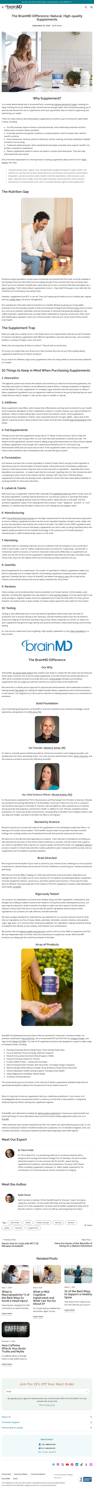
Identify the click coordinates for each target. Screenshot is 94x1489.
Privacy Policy (6, 1474)
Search (15, 1478)
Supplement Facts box (62, 494)
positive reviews (61, 595)
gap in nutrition (8, 288)
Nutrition (71, 1222)
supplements (33, 1228)
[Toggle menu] (2, 7)
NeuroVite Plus (28, 1038)
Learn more (7, 1313)
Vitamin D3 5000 (19, 1041)
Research (18, 1228)
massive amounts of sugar (65, 104)
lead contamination (78, 420)
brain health (14, 1222)
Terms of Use (50, 1405)
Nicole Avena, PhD (62, 794)
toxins (77, 308)
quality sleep (15, 299)
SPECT (23, 875)
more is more (63, 576)
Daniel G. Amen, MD (54, 748)
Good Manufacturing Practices (21, 518)
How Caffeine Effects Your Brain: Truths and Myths (14, 1348)
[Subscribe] (87, 1391)
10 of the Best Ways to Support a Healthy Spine (78, 1294)
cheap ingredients (77, 631)
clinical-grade (55, 679)
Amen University (81, 756)
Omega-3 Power (77, 1038)
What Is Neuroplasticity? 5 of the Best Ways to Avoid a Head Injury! (15, 1296)
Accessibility (6, 1478)
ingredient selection (83, 845)
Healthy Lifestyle (42, 1222)
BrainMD (17, 887)
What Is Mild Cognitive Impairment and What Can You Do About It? (44, 1298)
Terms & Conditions (21, 1474)
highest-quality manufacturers (32, 931)
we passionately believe (23, 673)
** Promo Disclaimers (37, 1474)
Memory (58, 1222)
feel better (19, 690)
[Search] (86, 7)
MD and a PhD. (35, 712)
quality (6, 1228)
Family (27, 1222)
